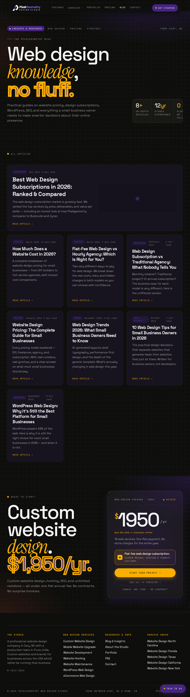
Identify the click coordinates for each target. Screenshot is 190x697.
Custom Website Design (79, 641)
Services (74, 7)
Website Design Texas (161, 657)
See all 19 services (145, 582)
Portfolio (93, 7)
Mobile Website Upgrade (79, 647)
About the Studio (116, 647)
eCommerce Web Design (79, 675)
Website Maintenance (77, 664)
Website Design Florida (162, 651)
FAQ (107, 658)
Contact (135, 7)
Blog (123, 7)
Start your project (145, 572)
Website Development (77, 652)
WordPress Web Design (78, 670)
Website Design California (164, 662)
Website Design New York (163, 668)
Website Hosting (74, 658)
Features (58, 7)
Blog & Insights (115, 641)
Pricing (110, 7)
